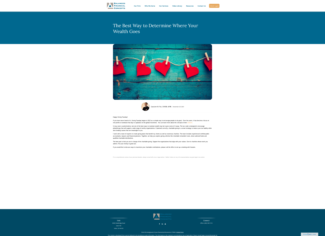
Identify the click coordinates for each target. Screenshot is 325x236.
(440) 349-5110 (208, 223)
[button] (137, 6)
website (189, 122)
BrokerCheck (179, 232)
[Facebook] (159, 224)
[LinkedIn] (162, 224)
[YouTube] (165, 224)
